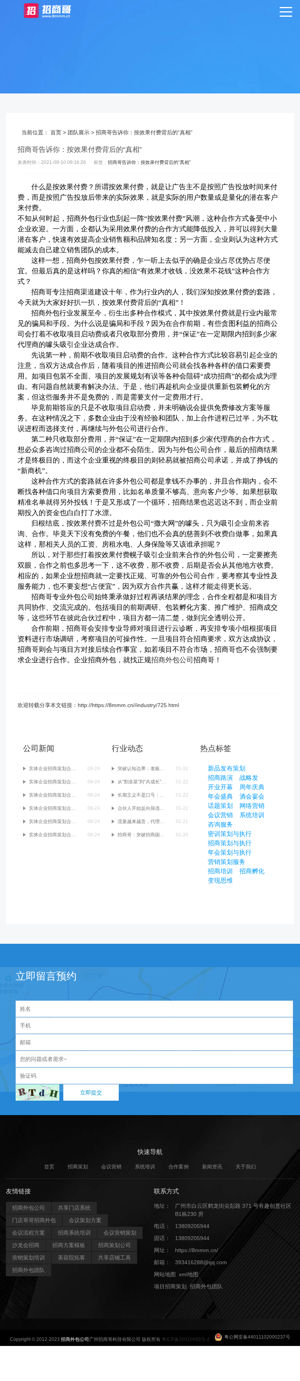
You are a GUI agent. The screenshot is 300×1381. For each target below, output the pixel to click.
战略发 (248, 777)
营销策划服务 (226, 862)
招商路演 (220, 777)
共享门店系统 (74, 1208)
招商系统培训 (74, 1233)
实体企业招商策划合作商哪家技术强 (54, 821)
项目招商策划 (170, 1286)
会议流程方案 (28, 1233)
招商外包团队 (28, 1270)
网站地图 (165, 1274)
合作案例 (178, 1167)
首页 (55, 132)
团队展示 (78, 132)
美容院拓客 (71, 1257)
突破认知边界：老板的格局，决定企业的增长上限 (143, 768)
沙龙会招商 (25, 1245)
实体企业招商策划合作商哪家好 (54, 808)
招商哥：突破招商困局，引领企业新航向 (143, 834)
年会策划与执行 (230, 852)
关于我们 (246, 1167)
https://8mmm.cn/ (196, 1250)
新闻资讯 (212, 1167)
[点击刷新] (37, 1092)
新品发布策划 (226, 768)
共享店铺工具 (114, 1257)
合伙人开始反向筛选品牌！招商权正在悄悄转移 (143, 808)
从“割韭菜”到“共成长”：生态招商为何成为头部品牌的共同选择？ (143, 782)
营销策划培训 (28, 1257)
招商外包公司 (172, 660)
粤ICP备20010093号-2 (186, 1339)
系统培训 (251, 815)
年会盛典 (220, 796)
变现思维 (220, 880)
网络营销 (251, 805)
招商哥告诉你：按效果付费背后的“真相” (149, 162)
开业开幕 (220, 787)
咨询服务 (220, 824)
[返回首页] (55, 10)
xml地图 (188, 1274)
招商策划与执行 (230, 843)
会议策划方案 (85, 1220)
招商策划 (78, 1167)
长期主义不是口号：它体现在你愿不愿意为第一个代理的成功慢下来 (143, 795)
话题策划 (220, 805)
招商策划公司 (114, 1245)
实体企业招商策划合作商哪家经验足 (54, 768)
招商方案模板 (68, 1245)
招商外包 (191, 1298)
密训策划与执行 (230, 833)
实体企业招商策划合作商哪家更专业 (54, 834)
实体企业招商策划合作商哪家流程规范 (54, 795)
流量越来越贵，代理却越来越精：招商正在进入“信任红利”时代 (143, 821)
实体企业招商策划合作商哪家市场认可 (54, 782)
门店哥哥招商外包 (34, 1220)
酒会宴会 (251, 796)
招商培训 (220, 871)
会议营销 (220, 815)
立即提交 (91, 1092)
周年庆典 (251, 787)
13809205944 (192, 1226)
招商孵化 (251, 871)
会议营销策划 (120, 1233)
